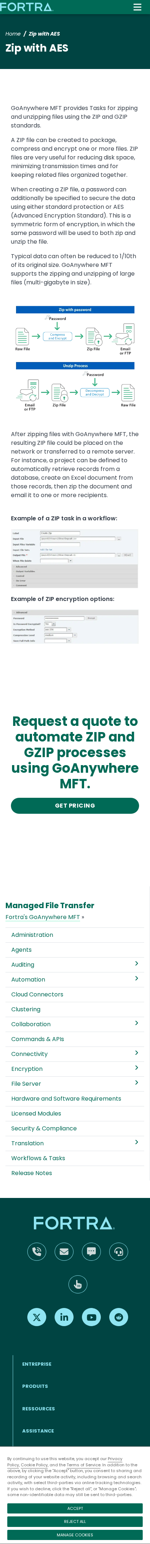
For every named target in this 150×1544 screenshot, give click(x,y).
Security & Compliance (44, 1128)
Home (13, 33)
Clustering (25, 1009)
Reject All (75, 1521)
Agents (21, 950)
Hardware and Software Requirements (66, 1098)
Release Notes (31, 1173)
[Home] (27, 7)
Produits (35, 1386)
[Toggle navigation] (137, 7)
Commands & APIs (37, 1039)
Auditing (22, 964)
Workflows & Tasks (38, 1158)
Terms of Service (83, 1465)
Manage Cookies (75, 1535)
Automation (28, 979)
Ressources (38, 1408)
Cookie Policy (34, 1465)
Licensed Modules (36, 1113)
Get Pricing (75, 805)
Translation (27, 1143)
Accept (75, 1508)
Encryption (27, 1069)
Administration (32, 935)
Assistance (38, 1430)
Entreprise (36, 1364)
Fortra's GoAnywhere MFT (42, 917)
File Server (26, 1084)
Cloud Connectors (37, 994)
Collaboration (31, 1024)
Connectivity (29, 1054)
